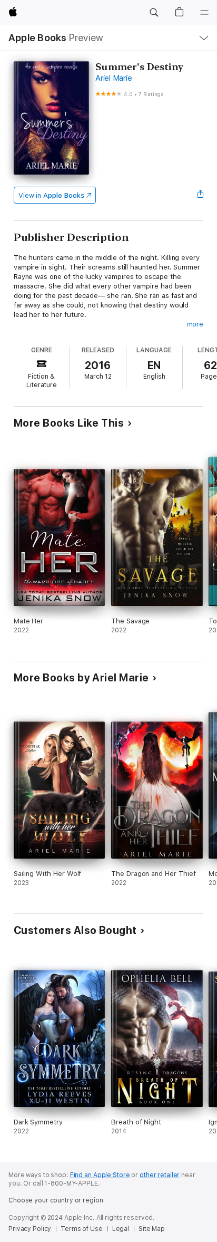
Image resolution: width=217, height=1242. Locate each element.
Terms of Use (82, 1229)
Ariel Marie (113, 78)
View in (51, 195)
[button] (153, 12)
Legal (120, 1229)
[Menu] (204, 12)
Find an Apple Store (100, 1175)
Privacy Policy (29, 1229)
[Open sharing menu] (200, 195)
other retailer (160, 1175)
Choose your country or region (55, 1200)
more (195, 324)
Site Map (152, 1229)
